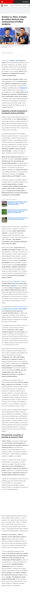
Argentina (12, 60)
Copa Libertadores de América (18, 281)
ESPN (9, 2)
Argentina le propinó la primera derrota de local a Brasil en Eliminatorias (18, 218)
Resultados (26, 1)
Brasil (18, 60)
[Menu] (2, 2)
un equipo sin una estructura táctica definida (14, 309)
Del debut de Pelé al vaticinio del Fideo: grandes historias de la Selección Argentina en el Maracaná (18, 211)
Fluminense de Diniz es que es (20, 306)
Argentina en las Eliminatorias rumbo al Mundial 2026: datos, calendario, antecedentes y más (18, 203)
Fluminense (13, 285)
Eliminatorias (24, 88)
